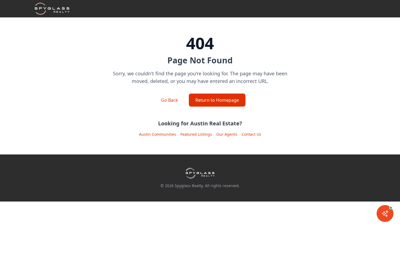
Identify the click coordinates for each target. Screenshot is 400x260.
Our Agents (226, 134)
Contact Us (251, 134)
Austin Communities (157, 134)
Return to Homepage (217, 100)
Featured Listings (196, 134)
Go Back (169, 100)
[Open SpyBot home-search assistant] (385, 213)
